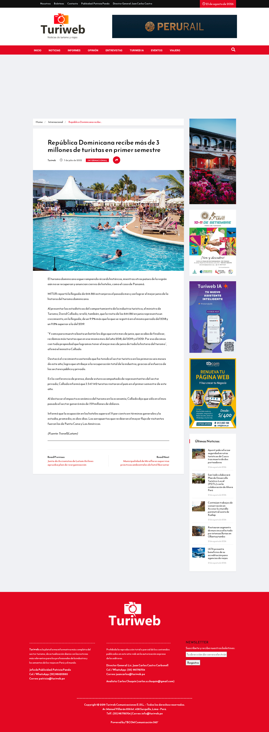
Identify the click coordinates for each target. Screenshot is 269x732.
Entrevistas (114, 50)
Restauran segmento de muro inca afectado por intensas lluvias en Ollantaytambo (220, 531)
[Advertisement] (134, 87)
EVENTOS (156, 50)
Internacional (55, 122)
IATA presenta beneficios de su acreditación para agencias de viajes (218, 553)
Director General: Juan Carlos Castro (132, 3)
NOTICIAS (54, 50)
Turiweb (52, 160)
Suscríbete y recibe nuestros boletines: (210, 648)
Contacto (72, 3)
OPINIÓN (93, 50)
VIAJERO (175, 50)
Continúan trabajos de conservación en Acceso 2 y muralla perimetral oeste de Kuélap (220, 509)
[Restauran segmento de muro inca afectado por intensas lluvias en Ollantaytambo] (198, 531)
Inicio (37, 50)
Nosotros (45, 3)
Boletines (59, 3)
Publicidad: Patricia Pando (95, 3)
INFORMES (74, 50)
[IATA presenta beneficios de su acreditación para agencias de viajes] (198, 553)
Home (39, 122)
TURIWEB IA (137, 50)
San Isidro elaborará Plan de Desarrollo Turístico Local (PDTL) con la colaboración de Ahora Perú (220, 482)
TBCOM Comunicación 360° (141, 722)
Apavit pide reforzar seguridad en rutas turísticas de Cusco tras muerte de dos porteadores (219, 456)
